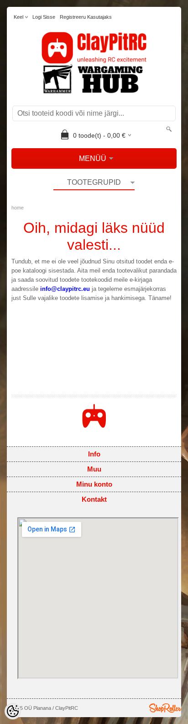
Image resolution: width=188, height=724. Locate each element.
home (17, 207)
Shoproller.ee (165, 708)
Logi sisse (43, 17)
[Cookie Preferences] (13, 711)
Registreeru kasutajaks (86, 17)
